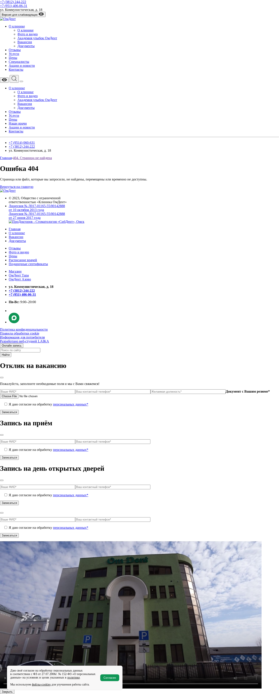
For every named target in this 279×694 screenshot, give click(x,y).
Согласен (110, 677)
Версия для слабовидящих (20, 14)
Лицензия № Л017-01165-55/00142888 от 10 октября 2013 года (37, 208)
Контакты (16, 69)
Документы (26, 46)
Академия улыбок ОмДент (37, 38)
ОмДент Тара (19, 275)
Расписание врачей (23, 260)
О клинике (17, 26)
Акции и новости (22, 65)
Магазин (15, 271)
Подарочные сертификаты (28, 264)
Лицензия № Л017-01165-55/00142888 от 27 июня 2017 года (37, 216)
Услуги (14, 54)
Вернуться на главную (16, 187)
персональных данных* (70, 404)
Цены (13, 58)
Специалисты (19, 62)
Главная (14, 229)
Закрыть (7, 691)
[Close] (1, 377)
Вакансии (24, 42)
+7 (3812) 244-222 (13, 2)
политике (73, 677)
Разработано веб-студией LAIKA (24, 341)
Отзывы (15, 50)
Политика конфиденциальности (24, 329)
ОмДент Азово (20, 279)
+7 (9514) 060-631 (22, 142)
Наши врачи (18, 123)
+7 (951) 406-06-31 (13, 6)
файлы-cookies (41, 684)
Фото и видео (27, 34)
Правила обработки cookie (19, 333)
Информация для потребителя (22, 337)
